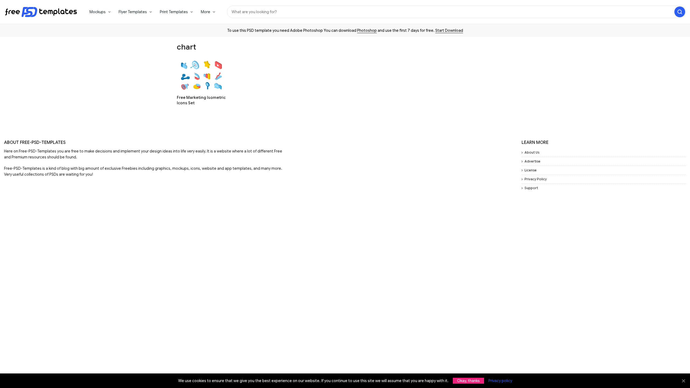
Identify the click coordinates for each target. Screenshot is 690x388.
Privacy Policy (536, 179)
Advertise (532, 161)
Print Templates (174, 11)
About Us (532, 152)
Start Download (449, 30)
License (531, 170)
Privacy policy (500, 381)
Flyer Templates (133, 11)
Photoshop (367, 30)
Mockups (97, 11)
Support (531, 188)
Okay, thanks (468, 380)
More (205, 11)
